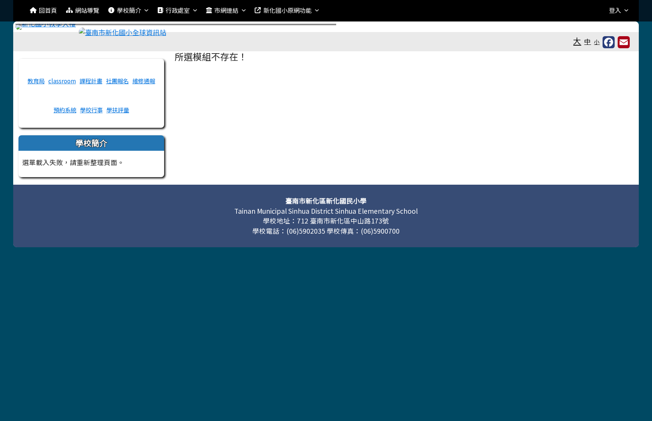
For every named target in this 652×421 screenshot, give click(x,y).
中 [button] (587, 41)
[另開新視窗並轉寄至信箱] (624, 42)
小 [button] (597, 42)
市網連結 (226, 10)
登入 (615, 10)
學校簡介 (129, 10)
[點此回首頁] (326, 27)
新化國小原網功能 (287, 10)
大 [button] (577, 40)
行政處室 (178, 10)
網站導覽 (87, 10)
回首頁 (48, 10)
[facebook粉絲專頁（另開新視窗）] (609, 42)
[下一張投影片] (618, 28)
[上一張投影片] (33, 28)
